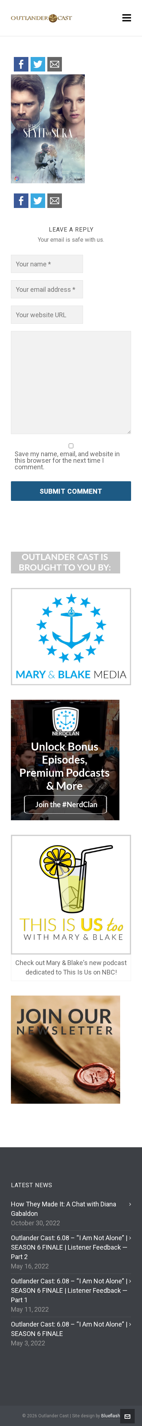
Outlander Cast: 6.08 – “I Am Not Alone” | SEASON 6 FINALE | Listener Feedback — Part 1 (69, 1290)
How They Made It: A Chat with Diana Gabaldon (63, 1208)
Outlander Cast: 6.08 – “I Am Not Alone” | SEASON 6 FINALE (69, 1328)
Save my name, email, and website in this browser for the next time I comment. (67, 460)
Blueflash (110, 1415)
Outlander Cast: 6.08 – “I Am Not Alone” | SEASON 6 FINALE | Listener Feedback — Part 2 (69, 1247)
